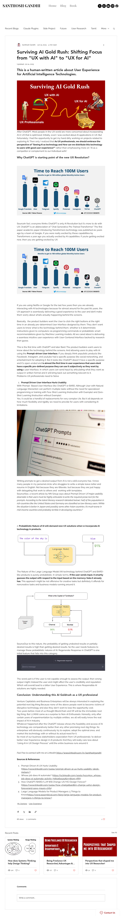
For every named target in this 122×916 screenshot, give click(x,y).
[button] (114, 28)
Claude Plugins (30, 28)
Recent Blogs (12, 28)
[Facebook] (117, 6)
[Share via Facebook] (18, 812)
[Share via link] (35, 812)
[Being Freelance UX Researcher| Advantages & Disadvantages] (61, 846)
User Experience (35, 804)
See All (114, 832)
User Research (78, 28)
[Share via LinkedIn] (30, 812)
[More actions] (103, 44)
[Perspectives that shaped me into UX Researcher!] (99, 846)
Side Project (49, 28)
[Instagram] (112, 6)
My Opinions (22, 804)
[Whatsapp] (104, 6)
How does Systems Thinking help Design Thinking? (22, 862)
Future (63, 28)
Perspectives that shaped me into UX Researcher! (99, 862)
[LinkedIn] (108, 6)
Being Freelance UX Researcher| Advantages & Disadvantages (60, 862)
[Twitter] (100, 6)
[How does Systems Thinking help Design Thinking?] (22, 846)
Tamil (93, 28)
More (103, 28)
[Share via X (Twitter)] (24, 812)
